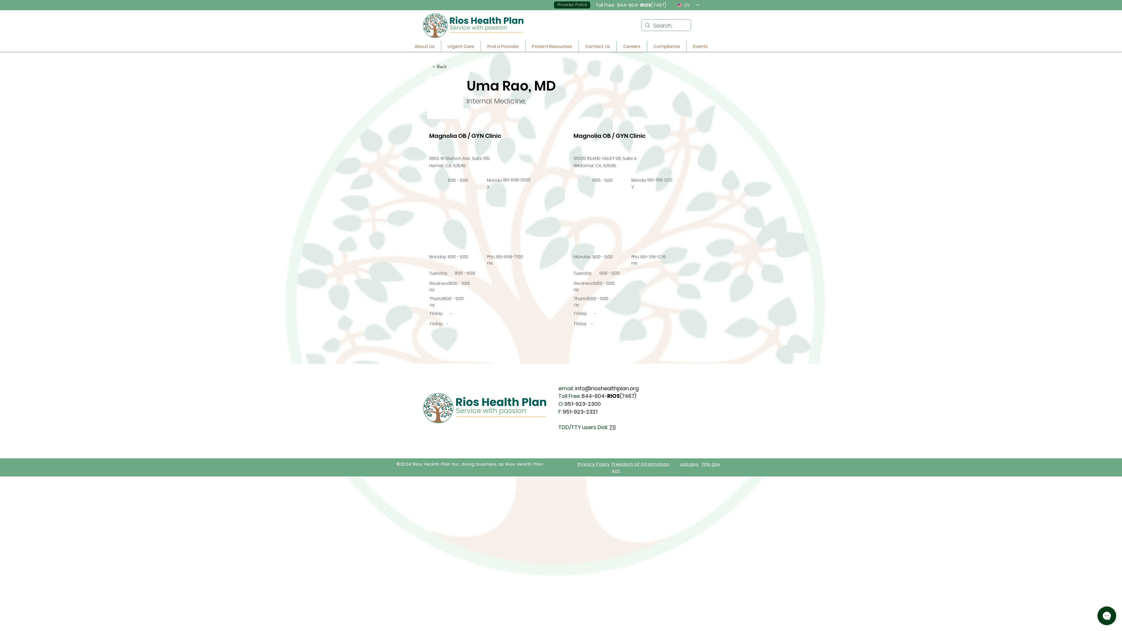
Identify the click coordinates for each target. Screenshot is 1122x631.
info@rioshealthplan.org (607, 388)
